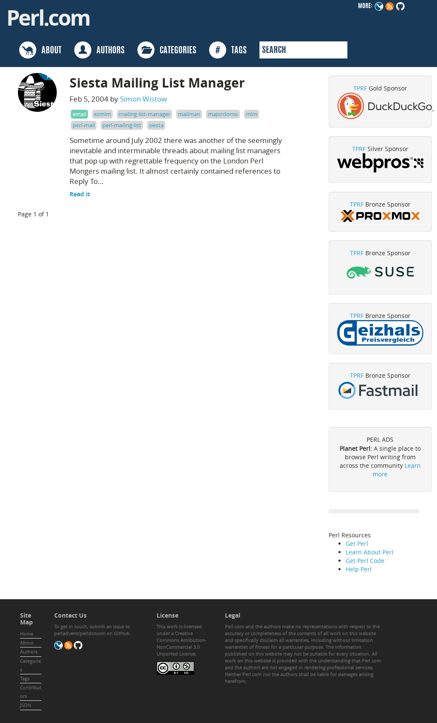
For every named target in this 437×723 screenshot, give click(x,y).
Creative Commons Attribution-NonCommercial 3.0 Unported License (182, 643)
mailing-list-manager (144, 114)
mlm (251, 114)
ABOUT (48, 51)
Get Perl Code (365, 561)
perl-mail (84, 125)
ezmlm (102, 114)
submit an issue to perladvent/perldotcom (92, 629)
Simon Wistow (143, 99)
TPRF (360, 88)
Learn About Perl (369, 552)
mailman (189, 114)
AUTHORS (108, 51)
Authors (29, 651)
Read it (80, 194)
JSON (25, 705)
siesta (156, 125)
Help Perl (359, 569)
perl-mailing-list (121, 125)
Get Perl (357, 543)
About (27, 642)
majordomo (223, 114)
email (79, 114)
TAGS (231, 51)
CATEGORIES (175, 51)
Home (26, 633)
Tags (24, 678)
